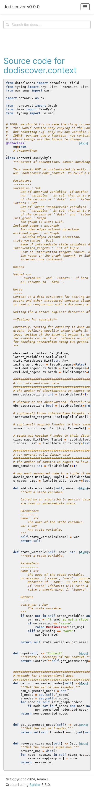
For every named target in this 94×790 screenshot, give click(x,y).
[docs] (83, 143)
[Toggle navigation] (85, 6)
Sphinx (35, 784)
